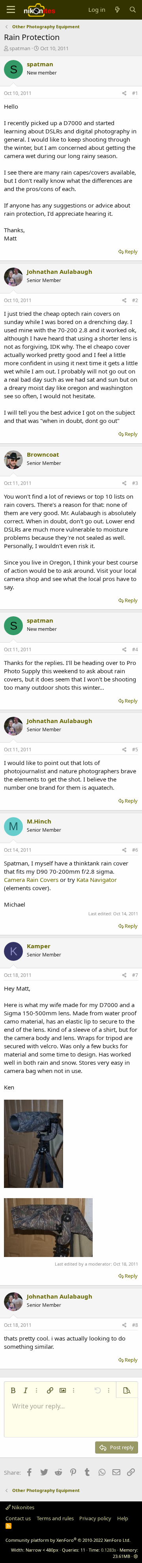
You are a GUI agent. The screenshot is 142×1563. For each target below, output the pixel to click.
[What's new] (117, 9)
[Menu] (11, 10)
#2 (135, 300)
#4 (135, 649)
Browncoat (43, 454)
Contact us (18, 1518)
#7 (135, 975)
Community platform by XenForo (68, 1540)
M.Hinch (39, 821)
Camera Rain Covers (31, 880)
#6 (135, 850)
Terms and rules (55, 1518)
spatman (19, 48)
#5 (135, 749)
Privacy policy (95, 1518)
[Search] (132, 9)
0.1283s (108, 1550)
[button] (13, 1390)
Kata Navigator (97, 880)
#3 (135, 483)
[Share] (124, 93)
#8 (135, 1325)
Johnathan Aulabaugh (59, 271)
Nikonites (22, 1507)
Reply (131, 251)
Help (122, 1518)
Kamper (38, 946)
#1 (135, 93)
